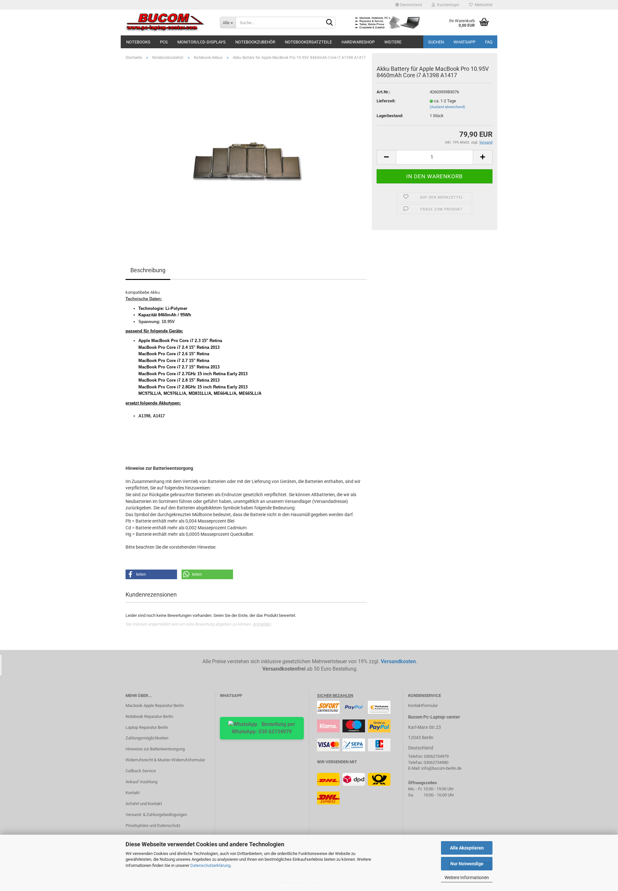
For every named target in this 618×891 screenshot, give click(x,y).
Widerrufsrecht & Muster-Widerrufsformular (165, 759)
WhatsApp (464, 42)
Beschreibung (147, 270)
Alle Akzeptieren (467, 847)
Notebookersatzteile (308, 42)
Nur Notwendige (466, 863)
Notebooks (138, 42)
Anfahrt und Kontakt (144, 803)
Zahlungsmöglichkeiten (147, 738)
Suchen (436, 42)
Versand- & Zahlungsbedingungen (156, 814)
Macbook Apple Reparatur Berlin (155, 705)
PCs (164, 42)
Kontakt (133, 792)
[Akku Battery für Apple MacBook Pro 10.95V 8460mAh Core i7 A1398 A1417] (246, 153)
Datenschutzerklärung (210, 865)
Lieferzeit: (386, 100)
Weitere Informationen (467, 877)
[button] (151, 574)
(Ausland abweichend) (447, 107)
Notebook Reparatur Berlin (149, 716)
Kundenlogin (447, 5)
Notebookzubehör (255, 42)
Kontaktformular (423, 705)
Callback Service (141, 770)
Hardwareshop (358, 42)
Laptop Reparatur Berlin (147, 727)
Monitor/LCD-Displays (201, 42)
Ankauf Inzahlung (141, 781)
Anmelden (262, 624)
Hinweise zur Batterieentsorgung (155, 749)
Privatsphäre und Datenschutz (153, 825)
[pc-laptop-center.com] (168, 22)
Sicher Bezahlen (335, 695)
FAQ (488, 42)
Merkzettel (482, 5)
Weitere (392, 42)
